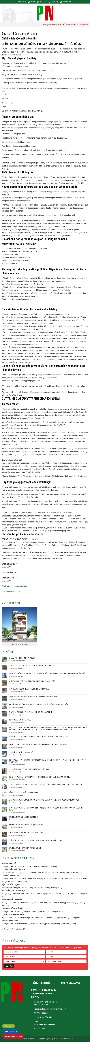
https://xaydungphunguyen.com (53, 1009)
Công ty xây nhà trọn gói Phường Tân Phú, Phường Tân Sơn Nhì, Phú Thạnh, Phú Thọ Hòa (45, 785)
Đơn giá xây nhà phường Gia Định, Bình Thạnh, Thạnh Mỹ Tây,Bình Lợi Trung (39, 737)
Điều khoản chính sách (11, 592)
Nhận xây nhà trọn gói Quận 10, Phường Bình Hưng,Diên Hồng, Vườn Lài (38, 745)
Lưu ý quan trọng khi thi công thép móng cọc (28, 833)
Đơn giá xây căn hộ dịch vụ (20, 720)
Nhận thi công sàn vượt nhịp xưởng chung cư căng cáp (32, 681)
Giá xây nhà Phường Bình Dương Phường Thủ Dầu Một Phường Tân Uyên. (38, 704)
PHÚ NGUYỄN (67, 1039)
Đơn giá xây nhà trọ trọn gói (21, 752)
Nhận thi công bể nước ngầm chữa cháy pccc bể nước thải (33, 697)
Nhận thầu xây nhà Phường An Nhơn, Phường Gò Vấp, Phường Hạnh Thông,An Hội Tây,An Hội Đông (46, 809)
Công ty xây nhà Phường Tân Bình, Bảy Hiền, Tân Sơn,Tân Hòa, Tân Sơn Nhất (40, 777)
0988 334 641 (46, 1017)
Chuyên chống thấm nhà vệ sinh (22, 658)
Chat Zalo (9, 1026)
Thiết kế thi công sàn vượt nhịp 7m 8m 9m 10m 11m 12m (31, 666)
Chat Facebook (11, 1031)
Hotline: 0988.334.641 (13, 1037)
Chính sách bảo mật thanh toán (14, 586)
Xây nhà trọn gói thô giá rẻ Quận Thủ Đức (26, 825)
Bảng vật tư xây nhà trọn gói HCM (23, 792)
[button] (3, 13)
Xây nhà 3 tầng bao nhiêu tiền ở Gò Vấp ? (26, 848)
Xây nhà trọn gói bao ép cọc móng (23, 817)
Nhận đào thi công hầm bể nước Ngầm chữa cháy (29, 689)
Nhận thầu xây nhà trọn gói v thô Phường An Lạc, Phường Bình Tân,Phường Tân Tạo (44, 800)
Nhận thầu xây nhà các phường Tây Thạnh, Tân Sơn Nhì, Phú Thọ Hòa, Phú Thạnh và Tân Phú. (47, 673)
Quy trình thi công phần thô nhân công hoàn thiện (30, 712)
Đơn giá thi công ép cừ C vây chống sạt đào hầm (29, 769)
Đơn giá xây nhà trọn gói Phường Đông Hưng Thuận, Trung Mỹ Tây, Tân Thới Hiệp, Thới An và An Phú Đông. (48, 761)
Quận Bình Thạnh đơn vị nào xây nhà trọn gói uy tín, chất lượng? (36, 840)
